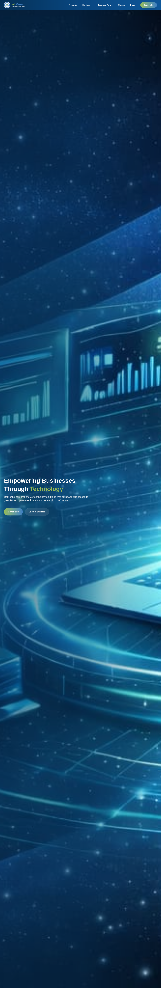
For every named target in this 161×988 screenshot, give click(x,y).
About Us (73, 5)
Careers (121, 5)
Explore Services (37, 512)
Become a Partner (105, 5)
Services (86, 5)
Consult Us (148, 5)
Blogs (132, 5)
